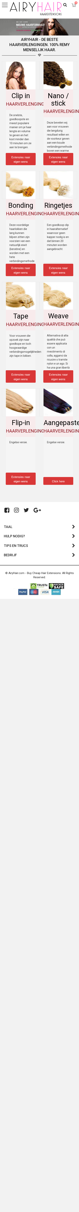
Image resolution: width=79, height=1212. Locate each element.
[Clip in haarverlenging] (20, 75)
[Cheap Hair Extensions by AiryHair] (36, 8)
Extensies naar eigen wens (20, 159)
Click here (58, 481)
